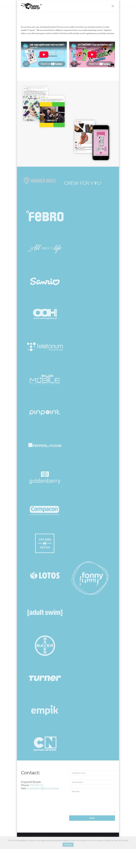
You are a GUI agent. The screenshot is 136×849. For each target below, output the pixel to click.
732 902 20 (36, 785)
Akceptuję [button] (68, 845)
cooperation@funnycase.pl (43, 788)
